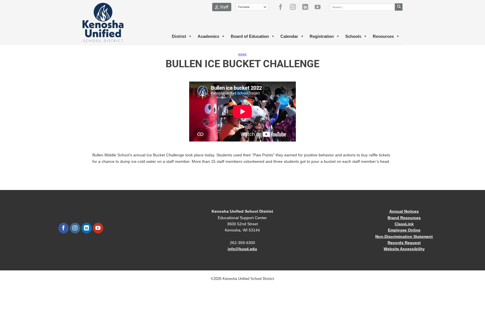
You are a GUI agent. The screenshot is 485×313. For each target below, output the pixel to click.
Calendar (289, 36)
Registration (322, 36)
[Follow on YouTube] (320, 7)
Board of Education (250, 36)
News (242, 54)
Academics (208, 36)
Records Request (404, 242)
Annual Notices (404, 211)
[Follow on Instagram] (295, 7)
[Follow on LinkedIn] (307, 7)
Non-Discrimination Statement (404, 236)
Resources (383, 36)
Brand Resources (404, 217)
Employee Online (404, 230)
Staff (224, 6)
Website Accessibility (404, 249)
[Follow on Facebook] (283, 7)
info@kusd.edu (242, 249)
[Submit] (398, 7)
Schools (353, 36)
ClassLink (404, 224)
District (179, 36)
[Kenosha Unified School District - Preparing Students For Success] (108, 22)
